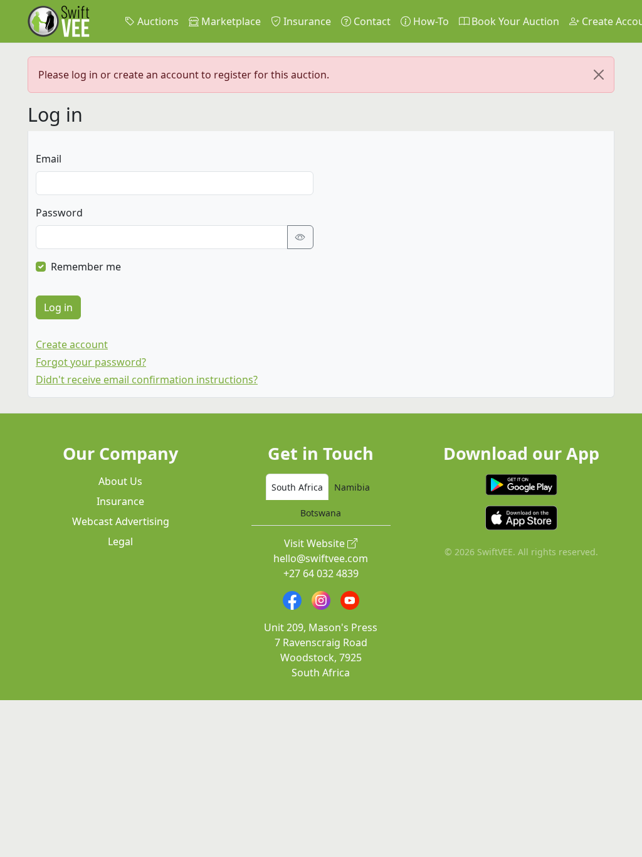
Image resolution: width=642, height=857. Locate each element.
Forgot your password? (91, 362)
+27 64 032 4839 (321, 573)
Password (59, 213)
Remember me (86, 267)
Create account (72, 344)
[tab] (297, 487)
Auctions (157, 21)
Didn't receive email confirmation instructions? (147, 379)
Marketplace (230, 21)
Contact (371, 21)
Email (48, 159)
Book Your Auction (514, 21)
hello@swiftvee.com (320, 558)
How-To (430, 21)
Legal (120, 541)
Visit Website (315, 543)
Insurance (306, 21)
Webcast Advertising (120, 521)
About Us (120, 481)
